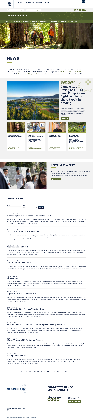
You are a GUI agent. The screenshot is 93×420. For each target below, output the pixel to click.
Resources (64, 21)
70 (61, 371)
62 (35, 371)
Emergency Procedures (12, 417)
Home (8, 52)
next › (66, 371)
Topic (23, 205)
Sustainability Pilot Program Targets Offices (25, 309)
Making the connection (17, 356)
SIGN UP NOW (56, 179)
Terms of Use (21, 417)
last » (71, 371)
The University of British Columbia (9, 4)
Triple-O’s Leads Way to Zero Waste (21, 293)
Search (8, 205)
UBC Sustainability (17, 388)
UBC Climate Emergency (34, 10)
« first (21, 371)
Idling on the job (14, 278)
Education (17, 21)
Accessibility (33, 417)
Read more (65, 118)
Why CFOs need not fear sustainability (23, 231)
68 (54, 371)
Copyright (27, 417)
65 (44, 371)
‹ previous (28, 371)
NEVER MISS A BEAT (63, 165)
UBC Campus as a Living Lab (17, 10)
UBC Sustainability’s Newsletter (71, 71)
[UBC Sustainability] (17, 15)
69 (58, 371)
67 (51, 371)
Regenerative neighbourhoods (19, 247)
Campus (35, 21)
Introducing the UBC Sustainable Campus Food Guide (29, 216)
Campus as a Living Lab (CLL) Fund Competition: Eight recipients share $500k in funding (73, 95)
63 (38, 371)
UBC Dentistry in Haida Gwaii (19, 262)
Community (54, 21)
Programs (43, 21)
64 (41, 371)
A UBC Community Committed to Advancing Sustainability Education (36, 325)
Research (26, 21)
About (8, 21)
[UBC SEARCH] (83, 1)
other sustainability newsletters (29, 74)
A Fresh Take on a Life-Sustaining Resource (25, 340)
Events (77, 21)
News (72, 21)
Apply (41, 207)
